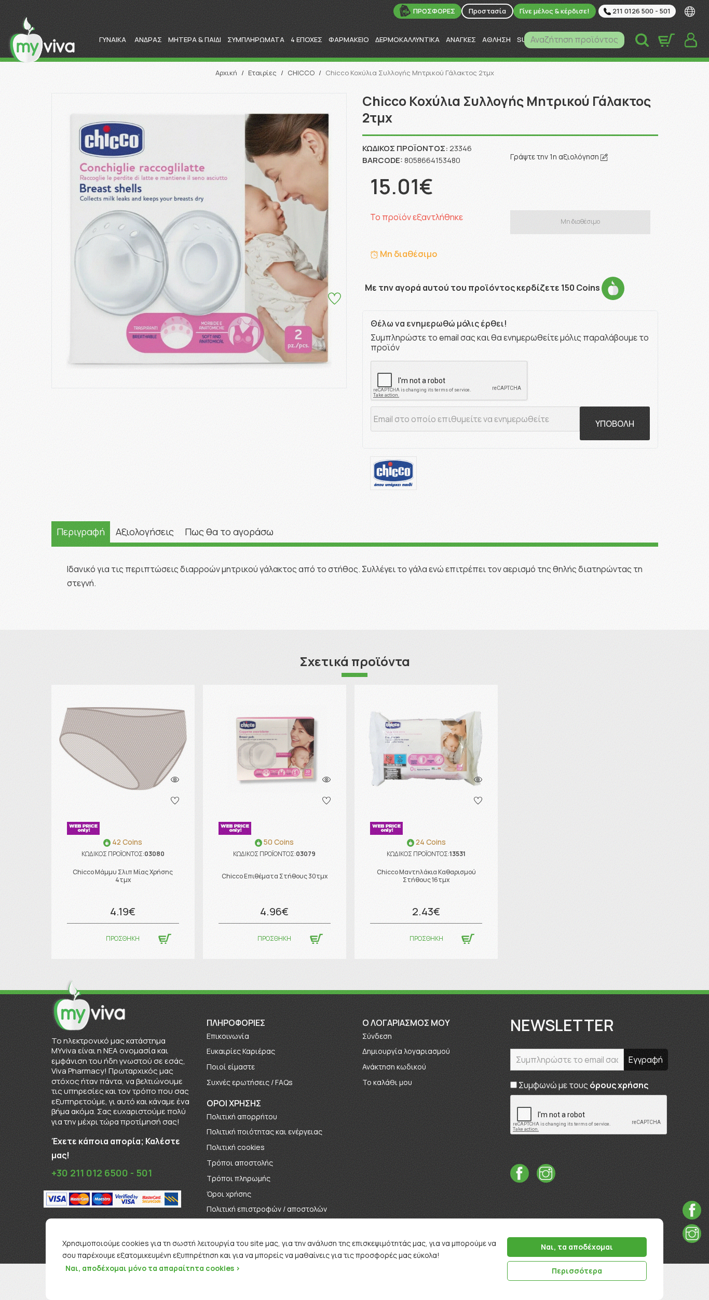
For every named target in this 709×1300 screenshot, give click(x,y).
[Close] (652, 1227)
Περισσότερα (577, 1271)
